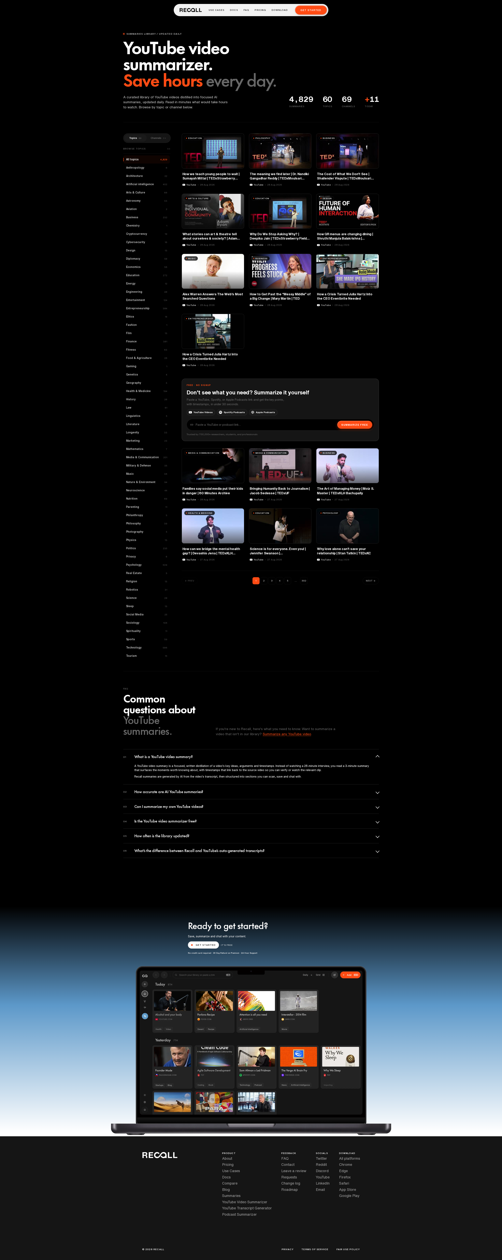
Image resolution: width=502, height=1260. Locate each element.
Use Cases (216, 10)
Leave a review (293, 1171)
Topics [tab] (135, 138)
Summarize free (354, 425)
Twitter (321, 1158)
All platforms (349, 1158)
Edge (343, 1171)
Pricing (260, 10)
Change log (290, 1183)
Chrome (345, 1164)
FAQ (246, 10)
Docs (234, 10)
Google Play (349, 1195)
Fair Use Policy (348, 1249)
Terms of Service (314, 1249)
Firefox (345, 1177)
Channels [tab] (158, 138)
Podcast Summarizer (239, 1214)
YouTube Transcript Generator (247, 1208)
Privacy (288, 1249)
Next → (371, 581)
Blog (226, 1189)
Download (280, 10)
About (227, 1158)
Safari (344, 1183)
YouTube (323, 1177)
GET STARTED (206, 945)
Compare (229, 1183)
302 (304, 580)
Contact (287, 1164)
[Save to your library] (239, 138)
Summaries (231, 1195)
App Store (347, 1189)
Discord (322, 1171)
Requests (289, 1177)
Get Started (310, 10)
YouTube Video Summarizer (244, 1202)
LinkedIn (323, 1183)
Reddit (321, 1164)
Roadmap (289, 1189)
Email (320, 1189)
